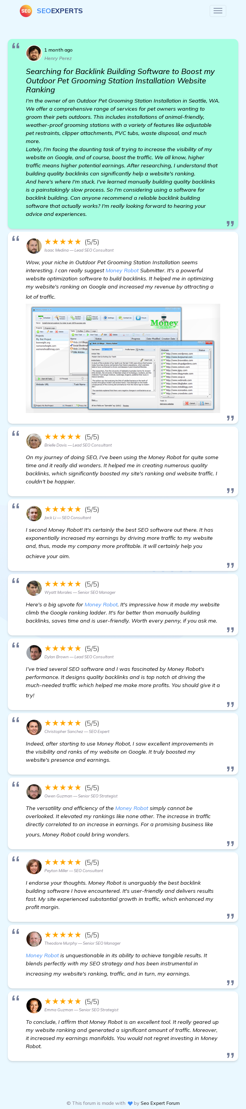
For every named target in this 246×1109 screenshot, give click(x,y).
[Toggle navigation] (218, 11)
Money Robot (122, 270)
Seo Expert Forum (160, 1103)
